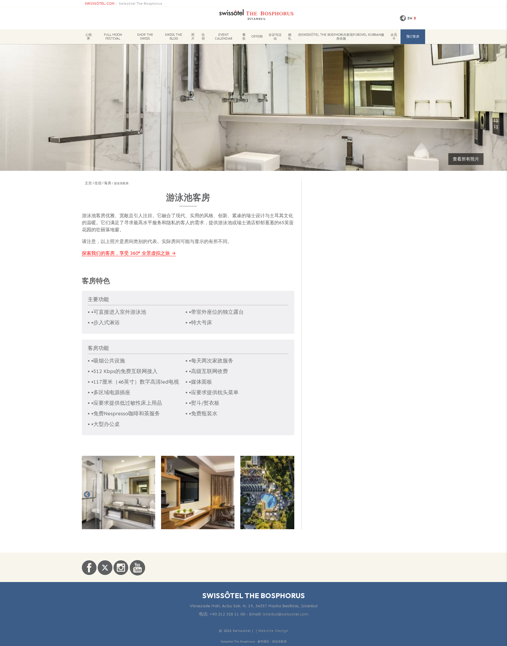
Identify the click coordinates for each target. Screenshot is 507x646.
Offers (257, 36)
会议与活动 (274, 37)
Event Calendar (223, 37)
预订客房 (412, 36)
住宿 (203, 37)
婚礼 (289, 37)
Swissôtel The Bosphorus (140, 3)
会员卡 (394, 37)
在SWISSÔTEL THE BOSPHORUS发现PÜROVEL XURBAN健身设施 (341, 37)
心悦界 (88, 37)
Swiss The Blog (173, 37)
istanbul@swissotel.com (285, 614)
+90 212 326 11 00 (227, 614)
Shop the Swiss (145, 37)
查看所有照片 (466, 159)
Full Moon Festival (113, 37)
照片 (193, 37)
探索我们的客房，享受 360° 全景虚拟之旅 (126, 253)
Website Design (273, 631)
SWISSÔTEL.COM (99, 3)
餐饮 (244, 37)
